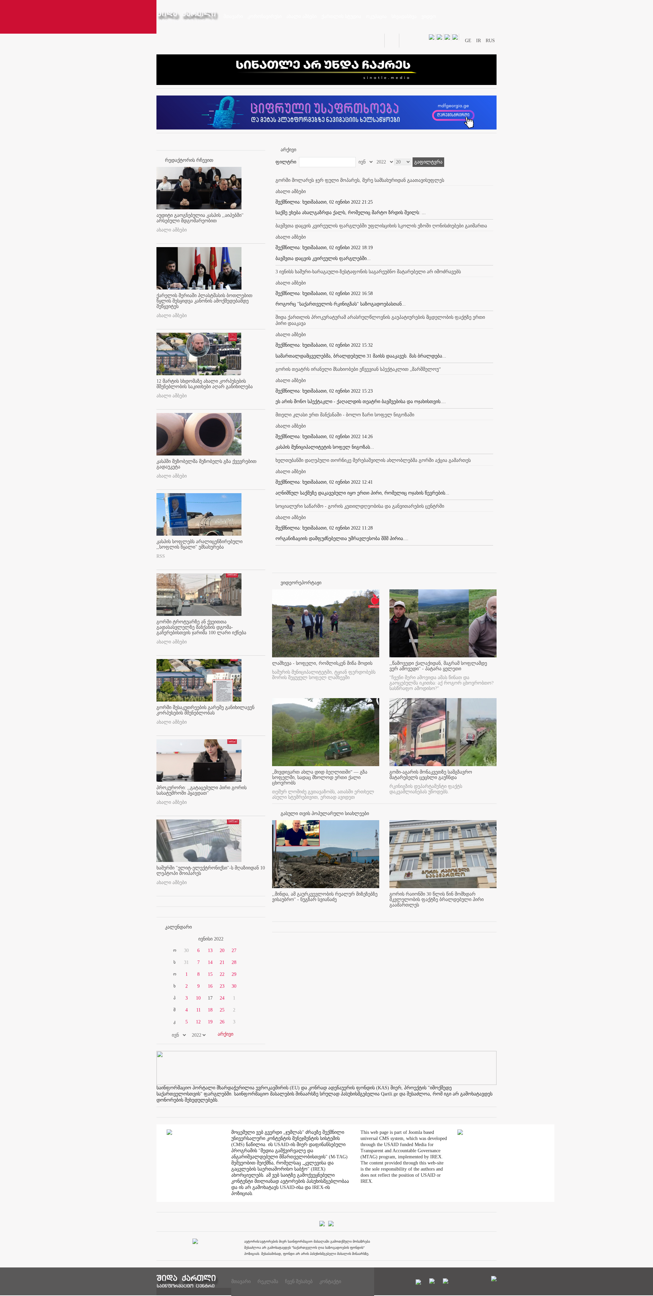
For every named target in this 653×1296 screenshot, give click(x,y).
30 (234, 986)
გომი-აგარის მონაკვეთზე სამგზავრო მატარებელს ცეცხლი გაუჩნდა (430, 775)
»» (249, 939)
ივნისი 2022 (210, 938)
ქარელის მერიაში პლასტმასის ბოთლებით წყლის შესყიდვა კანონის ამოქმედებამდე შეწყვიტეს (204, 301)
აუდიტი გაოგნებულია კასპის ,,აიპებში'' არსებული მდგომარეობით (200, 218)
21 (222, 962)
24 (222, 998)
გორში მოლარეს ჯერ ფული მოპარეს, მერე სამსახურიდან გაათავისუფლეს (359, 180)
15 (210, 974)
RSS (160, 556)
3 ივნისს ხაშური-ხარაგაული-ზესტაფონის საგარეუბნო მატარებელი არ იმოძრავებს (368, 271)
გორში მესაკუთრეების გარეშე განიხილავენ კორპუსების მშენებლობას (205, 710)
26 (222, 1021)
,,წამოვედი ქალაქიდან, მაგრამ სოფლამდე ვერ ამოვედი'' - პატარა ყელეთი (438, 666)
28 (234, 962)
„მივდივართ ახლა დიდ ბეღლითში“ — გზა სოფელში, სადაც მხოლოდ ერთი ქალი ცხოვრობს (319, 777)
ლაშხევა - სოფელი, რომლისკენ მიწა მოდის (322, 663)
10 (198, 998)
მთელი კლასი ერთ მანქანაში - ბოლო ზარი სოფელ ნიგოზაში (344, 414)
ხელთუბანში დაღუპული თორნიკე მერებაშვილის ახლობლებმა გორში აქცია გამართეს (373, 460)
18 (210, 1010)
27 (234, 950)
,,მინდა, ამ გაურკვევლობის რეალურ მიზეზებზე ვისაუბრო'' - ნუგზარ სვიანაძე (325, 897)
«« (172, 939)
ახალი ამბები (171, 229)
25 (222, 1010)
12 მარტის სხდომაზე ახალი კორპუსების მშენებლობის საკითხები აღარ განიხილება (204, 384)
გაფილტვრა (428, 162)
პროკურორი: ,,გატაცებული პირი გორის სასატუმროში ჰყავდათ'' (201, 790)
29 (234, 974)
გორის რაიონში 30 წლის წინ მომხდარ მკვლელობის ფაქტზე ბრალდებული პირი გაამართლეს (436, 900)
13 (210, 950)
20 (222, 950)
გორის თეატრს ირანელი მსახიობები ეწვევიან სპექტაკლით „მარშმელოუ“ (358, 369)
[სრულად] (377, 911)
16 (210, 986)
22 (222, 974)
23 (222, 986)
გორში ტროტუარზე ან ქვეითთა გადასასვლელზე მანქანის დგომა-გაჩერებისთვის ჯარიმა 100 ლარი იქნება (201, 627)
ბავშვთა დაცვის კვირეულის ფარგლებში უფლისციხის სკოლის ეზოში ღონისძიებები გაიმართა (381, 225)
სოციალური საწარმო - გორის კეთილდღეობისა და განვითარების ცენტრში (359, 506)
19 (210, 1021)
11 (198, 1010)
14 (210, 962)
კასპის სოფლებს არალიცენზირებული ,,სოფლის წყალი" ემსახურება (199, 544)
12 (198, 1021)
